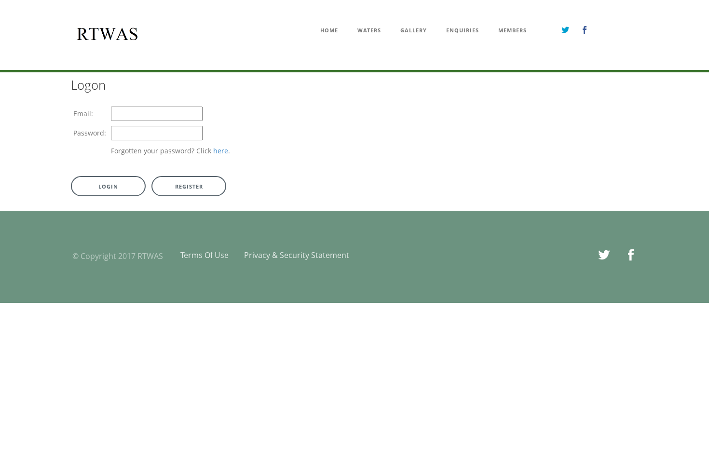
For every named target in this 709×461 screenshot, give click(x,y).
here (220, 150)
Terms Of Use (204, 255)
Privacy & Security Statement (296, 255)
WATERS (369, 30)
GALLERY (413, 30)
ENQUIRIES (462, 30)
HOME (329, 30)
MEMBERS (512, 30)
